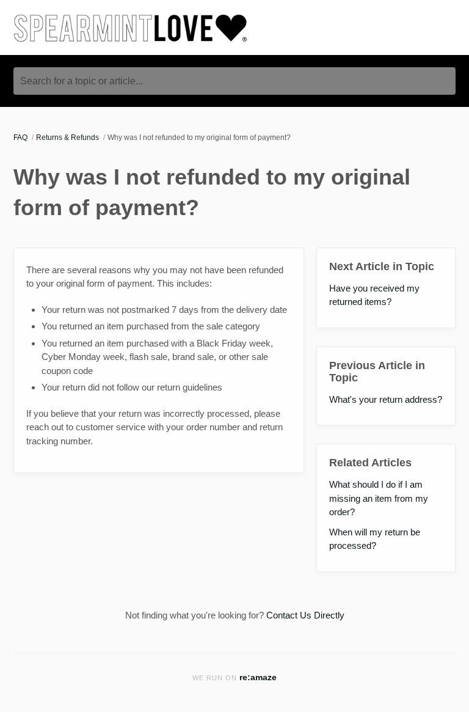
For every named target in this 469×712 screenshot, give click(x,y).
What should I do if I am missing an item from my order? (378, 498)
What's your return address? (385, 399)
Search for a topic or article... (81, 81)
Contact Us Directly (305, 615)
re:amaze (258, 677)
